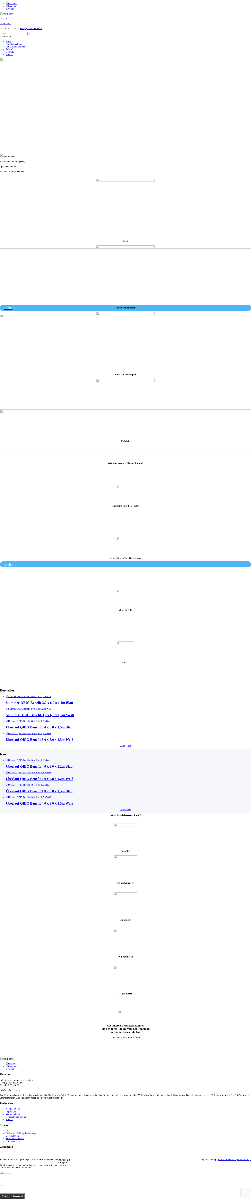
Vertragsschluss (13, 1114)
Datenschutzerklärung (16, 1117)
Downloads (11, 1141)
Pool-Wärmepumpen (15, 46)
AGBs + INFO (13, 1109)
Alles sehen (125, 746)
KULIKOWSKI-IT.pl (228, 1159)
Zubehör (10, 49)
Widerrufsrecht (12, 1136)
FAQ (8, 1130)
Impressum (11, 1111)
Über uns (10, 52)
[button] (5, 36)
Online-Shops (244, 1159)
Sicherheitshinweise (15, 1138)
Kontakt (9, 54)
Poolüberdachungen (15, 44)
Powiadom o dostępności (12, 1196)
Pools (8, 41)
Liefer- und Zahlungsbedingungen (21, 1133)
